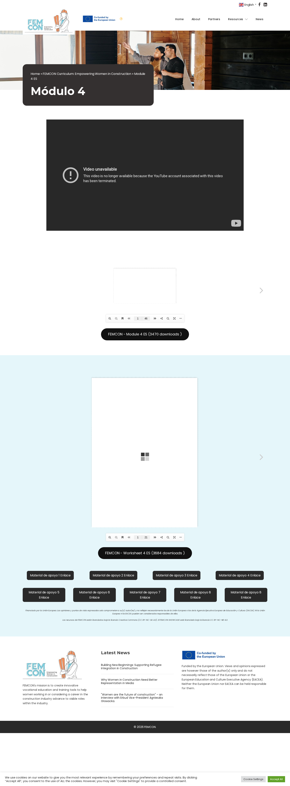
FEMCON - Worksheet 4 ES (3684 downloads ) (145, 553)
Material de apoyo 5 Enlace (44, 595)
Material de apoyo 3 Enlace (176, 575)
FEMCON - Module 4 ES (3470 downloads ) (145, 334)
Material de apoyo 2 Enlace (113, 575)
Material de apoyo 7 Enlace (145, 595)
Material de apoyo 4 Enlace (240, 575)
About (196, 19)
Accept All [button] (276, 779)
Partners (214, 19)
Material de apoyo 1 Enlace (50, 575)
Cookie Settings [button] (253, 779)
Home (179, 19)
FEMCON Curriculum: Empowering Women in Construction (87, 74)
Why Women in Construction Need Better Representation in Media (129, 681)
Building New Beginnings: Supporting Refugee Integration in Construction (131, 666)
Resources (235, 19)
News (259, 19)
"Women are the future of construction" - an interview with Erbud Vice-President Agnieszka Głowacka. (132, 698)
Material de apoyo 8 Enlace (195, 595)
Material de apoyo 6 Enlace (94, 595)
